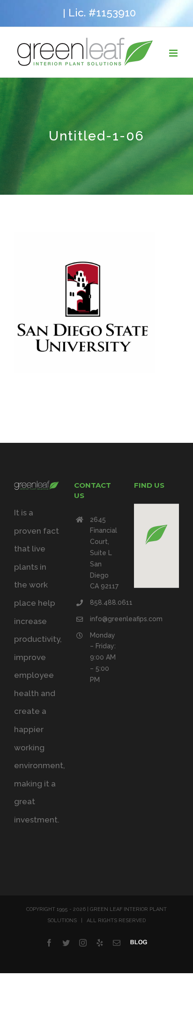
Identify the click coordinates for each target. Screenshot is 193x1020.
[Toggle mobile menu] (174, 53)
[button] (156, 534)
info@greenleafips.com (104, 619)
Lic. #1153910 (102, 13)
